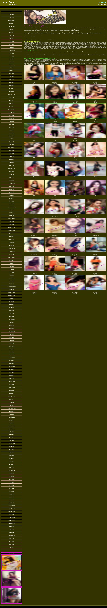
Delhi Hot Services (13, 4)
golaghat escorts (11, 363)
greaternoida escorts (11, 370)
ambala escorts (11, 35)
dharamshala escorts (11, 292)
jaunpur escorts (11, 458)
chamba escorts (11, 209)
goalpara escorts (11, 360)
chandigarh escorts (12, 216)
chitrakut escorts (11, 242)
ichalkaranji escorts (11, 426)
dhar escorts (12, 290)
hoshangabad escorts (11, 416)
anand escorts (11, 49)
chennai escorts (11, 222)
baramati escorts (11, 103)
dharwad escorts (11, 296)
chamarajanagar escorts (12, 207)
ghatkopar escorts (12, 354)
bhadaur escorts (11, 141)
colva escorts (11, 254)
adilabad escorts (11, 14)
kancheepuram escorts (11, 503)
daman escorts (11, 268)
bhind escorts (11, 159)
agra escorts (12, 17)
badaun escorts (11, 74)
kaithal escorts (11, 490)
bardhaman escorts (12, 112)
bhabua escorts (11, 139)
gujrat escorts (11, 372)
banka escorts (11, 100)
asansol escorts (11, 68)
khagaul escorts (11, 541)
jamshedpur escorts (11, 455)
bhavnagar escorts (12, 151)
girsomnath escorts (12, 357)
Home (1, 606)
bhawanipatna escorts (11, 153)
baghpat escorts (11, 82)
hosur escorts (11, 420)
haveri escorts (11, 405)
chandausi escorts (12, 213)
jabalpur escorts (11, 434)
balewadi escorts (11, 375)
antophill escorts (12, 58)
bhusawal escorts (11, 171)
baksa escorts (11, 88)
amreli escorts (11, 46)
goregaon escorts (11, 367)
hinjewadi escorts (12, 411)
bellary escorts (11, 132)
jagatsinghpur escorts (11, 435)
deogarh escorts (11, 283)
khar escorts (12, 547)
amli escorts (12, 41)
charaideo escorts (12, 219)
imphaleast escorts (12, 429)
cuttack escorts (11, 260)
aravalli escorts (11, 61)
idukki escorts (11, 428)
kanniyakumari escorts (11, 511)
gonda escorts (11, 364)
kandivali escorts (11, 506)
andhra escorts (11, 53)
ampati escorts (11, 43)
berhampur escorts (12, 135)
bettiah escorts (11, 136)
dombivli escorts (11, 313)
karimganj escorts (12, 521)
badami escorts (11, 73)
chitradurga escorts (11, 239)
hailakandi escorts (12, 387)
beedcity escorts (11, 127)
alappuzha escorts (12, 26)
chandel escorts (11, 215)
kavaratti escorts (11, 532)
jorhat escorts (11, 479)
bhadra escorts (11, 144)
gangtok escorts (11, 349)
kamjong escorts (11, 499)
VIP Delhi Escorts (74, 30)
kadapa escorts (11, 487)
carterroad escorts (12, 206)
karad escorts (11, 518)
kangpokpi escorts (12, 508)
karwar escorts (11, 529)
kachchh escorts (11, 485)
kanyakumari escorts (11, 515)
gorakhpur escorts (12, 366)
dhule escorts (11, 304)
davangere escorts (12, 280)
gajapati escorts (11, 343)
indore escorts (11, 431)
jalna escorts (11, 447)
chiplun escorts (11, 236)
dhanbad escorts (11, 289)
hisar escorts (11, 413)
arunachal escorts (12, 65)
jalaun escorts (11, 444)
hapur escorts (11, 399)
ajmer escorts (11, 23)
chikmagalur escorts (11, 233)
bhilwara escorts (11, 156)
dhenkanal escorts (12, 299)
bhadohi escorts (11, 142)
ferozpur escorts (11, 336)
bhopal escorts (11, 165)
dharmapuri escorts (11, 293)
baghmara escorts (11, 80)
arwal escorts (11, 67)
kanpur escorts (11, 514)
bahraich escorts (11, 85)
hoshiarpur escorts (12, 417)
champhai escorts (11, 210)
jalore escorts (11, 449)
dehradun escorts (11, 281)
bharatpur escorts (12, 148)
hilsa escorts (12, 407)
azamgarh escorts (11, 71)
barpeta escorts (11, 120)
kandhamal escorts (12, 505)
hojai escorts (11, 414)
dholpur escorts (11, 301)
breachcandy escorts (11, 194)
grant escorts (11, 369)
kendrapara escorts (11, 535)
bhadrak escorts (11, 145)
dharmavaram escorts (11, 295)
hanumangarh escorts (11, 396)
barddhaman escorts (11, 109)
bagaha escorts (11, 77)
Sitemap (12, 606)
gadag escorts (11, 342)
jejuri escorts (11, 461)
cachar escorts (11, 201)
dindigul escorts (11, 310)
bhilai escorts (11, 154)
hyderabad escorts (12, 425)
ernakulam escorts (12, 319)
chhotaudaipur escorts (11, 230)
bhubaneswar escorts (11, 168)
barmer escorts (11, 117)
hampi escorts (11, 393)
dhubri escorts (11, 302)
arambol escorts (11, 59)
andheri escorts (11, 52)
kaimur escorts (11, 488)
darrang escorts (11, 274)
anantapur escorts (12, 50)
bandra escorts (11, 97)
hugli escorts (11, 423)
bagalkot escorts (11, 79)
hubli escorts (11, 422)
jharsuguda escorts (11, 470)
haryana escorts (11, 402)
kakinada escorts (11, 493)
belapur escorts (11, 129)
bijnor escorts (11, 177)
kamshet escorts (11, 502)
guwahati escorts (11, 384)
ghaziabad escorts (12, 355)
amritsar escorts (11, 47)
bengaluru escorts (12, 133)
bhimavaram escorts (11, 157)
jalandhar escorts (12, 443)
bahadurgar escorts (11, 83)
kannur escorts (11, 512)
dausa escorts (11, 277)
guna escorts (12, 376)
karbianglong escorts (11, 520)
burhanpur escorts (12, 197)
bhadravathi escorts (11, 147)
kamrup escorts (11, 500)
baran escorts (11, 106)
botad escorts (11, 191)
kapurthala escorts (12, 517)
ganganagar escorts (11, 346)
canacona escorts (11, 204)
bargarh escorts (11, 115)
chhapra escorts (11, 224)
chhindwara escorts (11, 228)
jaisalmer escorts (11, 440)
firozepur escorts (11, 339)
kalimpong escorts (12, 496)
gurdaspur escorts (12, 381)
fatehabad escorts (12, 331)
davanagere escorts (12, 278)
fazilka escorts (11, 334)
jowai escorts (11, 481)
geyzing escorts (11, 352)
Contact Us (8, 606)
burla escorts (11, 198)
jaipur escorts (11, 437)
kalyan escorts (11, 497)
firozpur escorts (11, 340)
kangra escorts (11, 509)
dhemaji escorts (11, 298)
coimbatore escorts (12, 251)
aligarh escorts (11, 29)
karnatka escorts (11, 526)
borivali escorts (11, 189)
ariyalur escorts (11, 62)
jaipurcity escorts (12, 438)
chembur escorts (11, 221)
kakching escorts (11, 491)
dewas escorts (11, 287)
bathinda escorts (11, 124)
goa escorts (11, 358)
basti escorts (12, 121)
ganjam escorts (11, 351)
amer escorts (12, 38)
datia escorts (12, 275)
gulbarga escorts (11, 373)
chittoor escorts (11, 245)
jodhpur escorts (11, 476)
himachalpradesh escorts (12, 408)
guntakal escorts (11, 378)
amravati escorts (11, 44)
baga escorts (12, 76)
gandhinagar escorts (11, 345)
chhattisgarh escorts (11, 227)
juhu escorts (12, 482)
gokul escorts (11, 361)
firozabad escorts (11, 337)
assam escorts (11, 70)
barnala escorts (11, 118)
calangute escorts (12, 203)
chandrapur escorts (11, 218)
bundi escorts (11, 195)
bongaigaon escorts (12, 188)
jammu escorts (11, 452)
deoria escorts (11, 284)
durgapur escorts (11, 316)
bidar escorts (11, 174)
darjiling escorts (11, 272)
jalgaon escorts (11, 446)
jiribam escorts (11, 473)
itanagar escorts (11, 432)
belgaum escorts (11, 130)
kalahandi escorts (12, 494)
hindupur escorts (11, 410)
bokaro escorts (11, 186)
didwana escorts (11, 307)
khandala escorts (11, 544)
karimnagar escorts (11, 523)
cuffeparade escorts (11, 257)
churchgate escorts (12, 248)
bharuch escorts (11, 150)
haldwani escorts (11, 390)
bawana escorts (11, 126)
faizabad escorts (11, 325)
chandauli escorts (12, 212)
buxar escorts (11, 200)
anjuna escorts (11, 56)
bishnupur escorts (12, 183)
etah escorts (12, 322)
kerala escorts (11, 538)
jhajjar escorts (11, 464)
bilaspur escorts (11, 180)
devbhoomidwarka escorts (12, 286)
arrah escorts (11, 64)
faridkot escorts (11, 328)
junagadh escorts (11, 484)
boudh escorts (11, 192)
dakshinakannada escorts (12, 265)
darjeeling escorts (12, 271)
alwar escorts (11, 32)
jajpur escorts (11, 441)
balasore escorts (11, 91)
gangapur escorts (11, 348)
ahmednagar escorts (11, 20)
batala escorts (11, 123)
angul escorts (11, 55)
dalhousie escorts (11, 266)
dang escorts (12, 269)
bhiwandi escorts (11, 162)
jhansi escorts (11, 467)
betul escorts (11, 138)
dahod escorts (11, 262)
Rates (4, 606)
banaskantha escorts (11, 94)
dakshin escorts (11, 263)
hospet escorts (11, 419)
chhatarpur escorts (12, 225)
